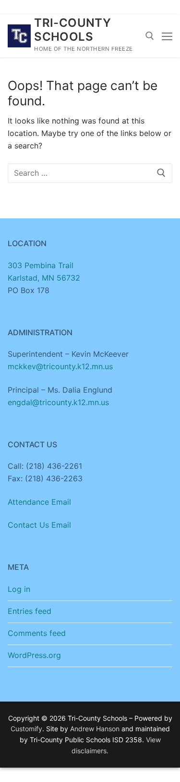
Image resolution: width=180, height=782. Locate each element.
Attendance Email (39, 502)
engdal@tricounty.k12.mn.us (58, 402)
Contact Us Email (39, 525)
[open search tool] (149, 36)
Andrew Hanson (95, 729)
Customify (26, 729)
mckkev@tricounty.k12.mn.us (60, 366)
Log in (19, 589)
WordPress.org (34, 655)
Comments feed (37, 633)
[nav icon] (167, 36)
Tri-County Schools (72, 30)
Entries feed (29, 611)
